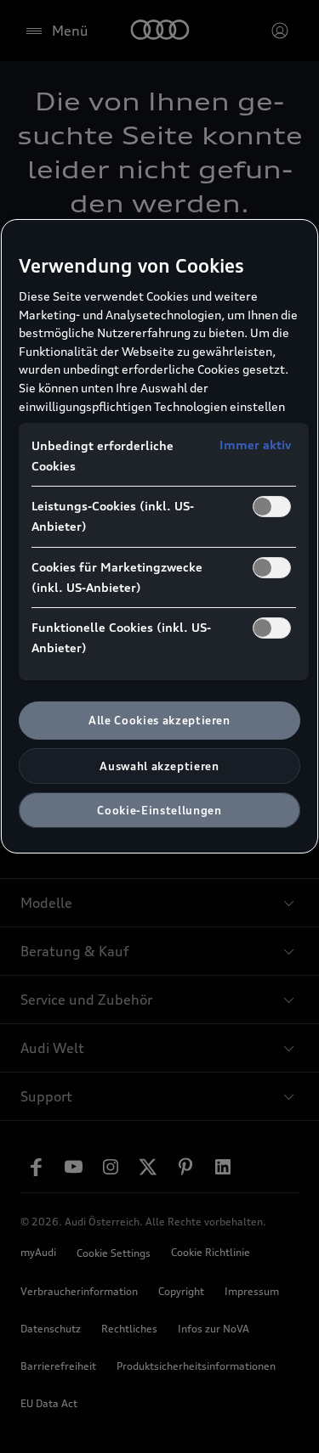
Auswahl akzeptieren (159, 766)
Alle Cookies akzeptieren (159, 720)
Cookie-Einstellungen (159, 810)
